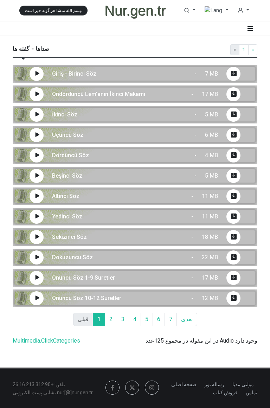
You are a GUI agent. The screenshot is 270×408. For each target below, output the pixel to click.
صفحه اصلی (184, 384)
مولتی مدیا (243, 384)
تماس (251, 392)
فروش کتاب (225, 392)
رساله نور (214, 384)
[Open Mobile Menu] (250, 28)
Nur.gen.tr (135, 10)
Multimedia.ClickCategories (46, 340)
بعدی (187, 319)
